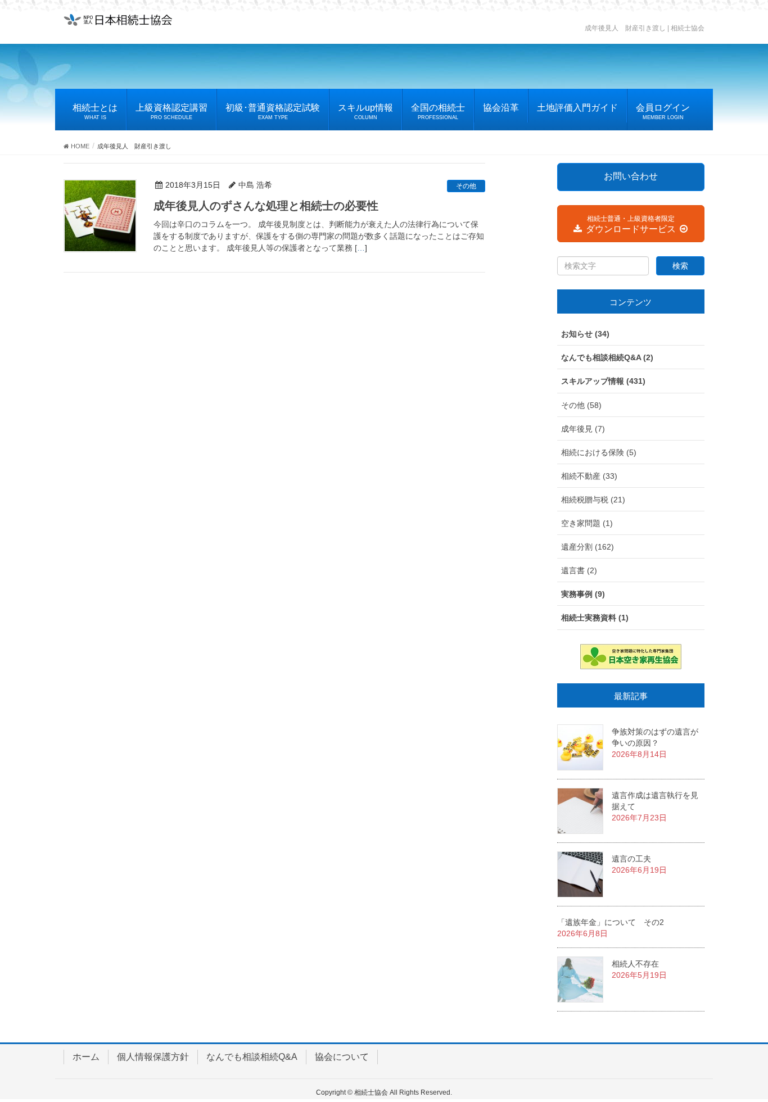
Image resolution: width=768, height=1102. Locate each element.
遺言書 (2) (579, 570)
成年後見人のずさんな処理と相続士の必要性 (265, 205)
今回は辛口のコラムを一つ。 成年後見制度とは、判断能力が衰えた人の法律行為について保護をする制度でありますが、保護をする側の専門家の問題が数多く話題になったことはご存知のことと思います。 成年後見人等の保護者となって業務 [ (318, 236)
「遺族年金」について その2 (610, 922)
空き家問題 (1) (587, 523)
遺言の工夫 (631, 858)
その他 (466, 186)
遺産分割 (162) (587, 546)
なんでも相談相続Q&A (251, 1057)
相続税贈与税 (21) (593, 499)
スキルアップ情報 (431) (603, 381)
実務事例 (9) (583, 593)
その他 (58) (581, 405)
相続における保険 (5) (598, 452)
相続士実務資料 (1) (595, 617)
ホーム (86, 1057)
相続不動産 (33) (589, 475)
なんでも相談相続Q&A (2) (607, 357)
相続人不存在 (635, 963)
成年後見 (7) (583, 428)
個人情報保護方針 (153, 1057)
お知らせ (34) (585, 333)
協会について (342, 1057)
